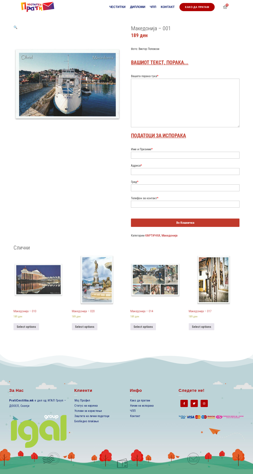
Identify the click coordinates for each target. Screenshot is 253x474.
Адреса (136, 165)
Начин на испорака (142, 405)
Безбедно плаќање (86, 421)
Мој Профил (82, 400)
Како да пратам (140, 400)
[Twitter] (194, 403)
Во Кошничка (185, 222)
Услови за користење (88, 411)
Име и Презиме (142, 149)
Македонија (169, 235)
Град (134, 182)
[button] (197, 7)
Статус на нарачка (86, 405)
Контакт (168, 7)
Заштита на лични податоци (91, 416)
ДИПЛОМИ (137, 7)
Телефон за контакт (144, 198)
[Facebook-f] (184, 403)
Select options (26, 327)
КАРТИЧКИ (152, 235)
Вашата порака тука (144, 76)
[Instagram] (204, 403)
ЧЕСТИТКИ (117, 7)
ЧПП (153, 7)
